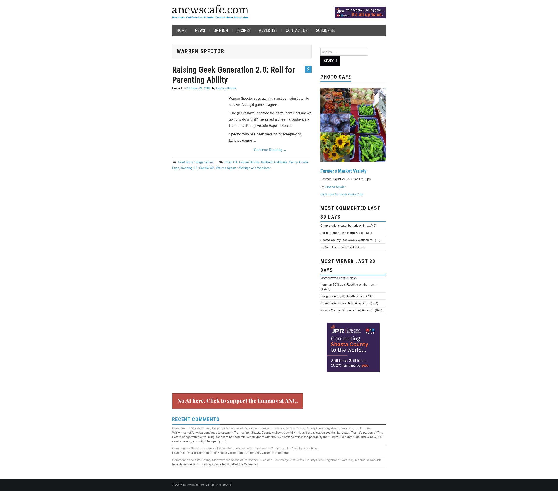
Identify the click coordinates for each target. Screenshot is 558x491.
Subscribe (325, 30)
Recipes (243, 30)
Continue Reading (270, 150)
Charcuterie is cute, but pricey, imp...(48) (348, 225)
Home (182, 30)
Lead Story (185, 162)
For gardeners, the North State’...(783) (347, 296)
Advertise (268, 30)
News (200, 30)
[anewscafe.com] (210, 12)
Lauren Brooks (226, 88)
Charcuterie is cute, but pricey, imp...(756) (349, 303)
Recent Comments (196, 419)
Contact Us (297, 30)
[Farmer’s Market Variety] (353, 124)
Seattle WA (206, 168)
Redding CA (189, 168)
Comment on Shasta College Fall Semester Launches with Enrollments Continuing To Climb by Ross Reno (245, 448)
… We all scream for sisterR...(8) (343, 247)
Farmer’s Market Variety (343, 171)
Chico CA (231, 162)
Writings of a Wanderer (255, 168)
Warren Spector (226, 168)
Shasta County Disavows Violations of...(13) (350, 240)
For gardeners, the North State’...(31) (346, 232)
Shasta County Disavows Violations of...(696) (351, 310)
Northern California (274, 162)
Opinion (221, 30)
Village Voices (203, 162)
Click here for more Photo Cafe (341, 194)
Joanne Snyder (335, 186)
